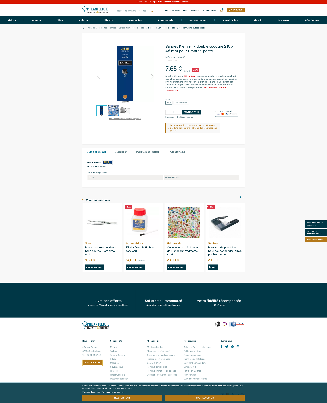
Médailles (114, 363)
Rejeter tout (122, 397)
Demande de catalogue (195, 359)
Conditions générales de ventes (162, 355)
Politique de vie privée (157, 367)
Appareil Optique (117, 355)
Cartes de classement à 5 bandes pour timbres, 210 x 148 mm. (184, 251)
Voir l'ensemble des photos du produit (125, 119)
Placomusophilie (117, 375)
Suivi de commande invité (195, 379)
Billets (113, 359)
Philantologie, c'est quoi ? (158, 351)
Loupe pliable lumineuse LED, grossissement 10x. (141, 249)
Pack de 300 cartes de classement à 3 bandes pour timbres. (222, 251)
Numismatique (116, 367)
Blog (185, 10)
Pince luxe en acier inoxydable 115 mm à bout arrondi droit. (101, 251)
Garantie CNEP (154, 363)
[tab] (96, 152)
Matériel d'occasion (119, 379)
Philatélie (114, 371)
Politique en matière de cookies (161, 371)
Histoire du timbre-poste (158, 359)
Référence (92, 166)
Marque (91, 162)
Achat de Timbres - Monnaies (197, 347)
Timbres (113, 351)
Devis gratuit (190, 367)
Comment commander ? (195, 363)
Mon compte (190, 375)
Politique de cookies (91, 392)
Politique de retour (192, 351)
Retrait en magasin (192, 371)
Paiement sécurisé (192, 355)
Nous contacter (209, 10)
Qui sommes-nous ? (172, 10)
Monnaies (114, 347)
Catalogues (194, 10)
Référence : (170, 57)
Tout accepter (205, 397)
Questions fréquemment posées (162, 375)
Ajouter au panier (191, 112)
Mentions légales (155, 347)
